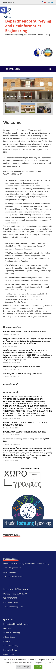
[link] (3, 10)
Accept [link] (38, 667)
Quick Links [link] (9, 619)
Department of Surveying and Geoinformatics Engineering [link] (28, 26)
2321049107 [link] (12, 598)
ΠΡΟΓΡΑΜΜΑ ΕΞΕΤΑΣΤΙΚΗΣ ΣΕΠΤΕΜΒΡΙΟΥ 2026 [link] (24, 332)
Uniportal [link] (7, 628)
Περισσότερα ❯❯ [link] (11, 384)
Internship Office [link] (10, 650)
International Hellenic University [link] (16, 624)
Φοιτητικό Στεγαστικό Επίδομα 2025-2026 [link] (21, 367)
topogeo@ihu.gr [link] (16, 607)
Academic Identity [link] (10, 646)
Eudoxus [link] (7, 641)
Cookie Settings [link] (23, 667)
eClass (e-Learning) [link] (11, 633)
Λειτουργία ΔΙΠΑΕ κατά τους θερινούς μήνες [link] (22, 373)
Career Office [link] (8, 654)
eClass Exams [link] (9, 637)
